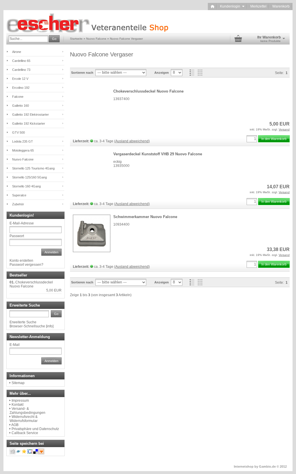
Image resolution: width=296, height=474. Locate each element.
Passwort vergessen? (26, 265)
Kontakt (17, 405)
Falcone (17, 96)
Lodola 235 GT (22, 141)
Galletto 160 (20, 105)
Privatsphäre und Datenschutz (35, 429)
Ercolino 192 (20, 87)
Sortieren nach (82, 72)
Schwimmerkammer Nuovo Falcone (145, 217)
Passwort (17, 236)
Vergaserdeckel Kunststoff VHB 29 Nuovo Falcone (157, 154)
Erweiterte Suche (23, 322)
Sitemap (18, 383)
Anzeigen (161, 72)
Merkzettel (258, 6)
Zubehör (18, 204)
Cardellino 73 (21, 69)
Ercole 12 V (20, 78)
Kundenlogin (232, 6)
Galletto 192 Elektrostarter (30, 114)
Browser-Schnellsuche (27, 326)
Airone (16, 52)
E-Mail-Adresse (22, 223)
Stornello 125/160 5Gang (29, 177)
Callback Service (25, 433)
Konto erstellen (21, 261)
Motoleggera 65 (23, 150)
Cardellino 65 (21, 60)
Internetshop (244, 466)
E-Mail (15, 345)
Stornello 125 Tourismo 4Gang (33, 168)
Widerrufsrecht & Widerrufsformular (24, 419)
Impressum (20, 401)
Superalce (19, 195)
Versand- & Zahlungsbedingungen (27, 411)
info (50, 326)
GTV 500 (18, 132)
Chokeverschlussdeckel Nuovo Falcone (148, 91)
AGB (14, 425)
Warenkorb (281, 6)
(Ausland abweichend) (132, 141)
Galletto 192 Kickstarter (28, 123)
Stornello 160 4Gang (26, 186)
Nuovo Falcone (23, 159)
